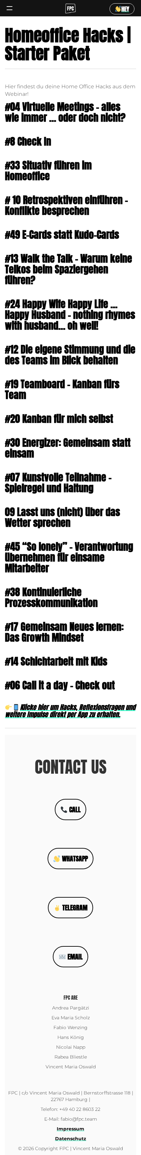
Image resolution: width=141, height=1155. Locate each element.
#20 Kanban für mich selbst (59, 418)
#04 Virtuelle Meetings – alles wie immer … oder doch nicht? (65, 112)
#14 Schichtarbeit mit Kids (56, 661)
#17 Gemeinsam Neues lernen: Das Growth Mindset (64, 632)
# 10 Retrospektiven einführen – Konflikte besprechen (66, 205)
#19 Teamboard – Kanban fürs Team (62, 389)
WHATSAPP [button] (74, 858)
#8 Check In (28, 141)
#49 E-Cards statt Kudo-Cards (62, 234)
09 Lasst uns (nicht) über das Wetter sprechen (62, 517)
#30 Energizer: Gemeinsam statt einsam (68, 448)
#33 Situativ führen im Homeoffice (48, 170)
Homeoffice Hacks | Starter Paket (68, 44)
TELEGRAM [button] (74, 908)
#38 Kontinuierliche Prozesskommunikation (51, 597)
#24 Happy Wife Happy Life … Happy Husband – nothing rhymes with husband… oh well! (70, 315)
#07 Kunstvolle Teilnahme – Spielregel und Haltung (58, 482)
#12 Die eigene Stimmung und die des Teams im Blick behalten (70, 355)
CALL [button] (74, 809)
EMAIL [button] (74, 957)
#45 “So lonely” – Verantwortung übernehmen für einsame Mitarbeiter (69, 557)
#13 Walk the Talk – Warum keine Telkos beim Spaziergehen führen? (68, 269)
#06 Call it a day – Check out (60, 685)
